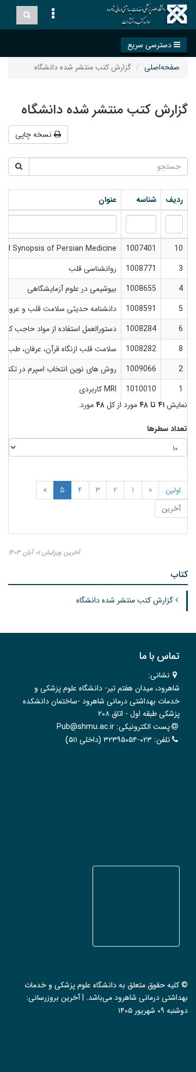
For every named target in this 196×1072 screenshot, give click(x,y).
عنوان (106, 200)
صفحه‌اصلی (162, 67)
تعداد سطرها (167, 429)
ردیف (174, 200)
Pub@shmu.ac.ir (85, 727)
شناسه (145, 200)
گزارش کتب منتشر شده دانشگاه (125, 600)
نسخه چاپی (34, 135)
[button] (154, 44)
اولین (173, 490)
